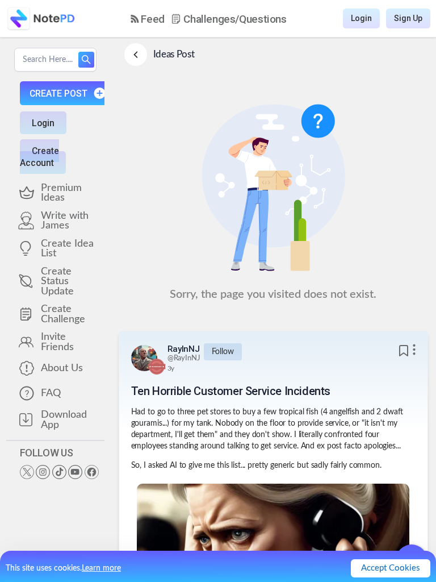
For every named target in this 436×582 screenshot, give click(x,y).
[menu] (209, 18)
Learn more (101, 568)
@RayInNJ (183, 358)
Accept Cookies (390, 568)
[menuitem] (147, 19)
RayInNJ (183, 349)
